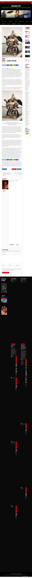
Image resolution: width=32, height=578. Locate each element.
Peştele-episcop (12, 244)
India (8, 162)
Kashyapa (16, 162)
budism (12, 161)
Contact (19, 23)
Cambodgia (14, 161)
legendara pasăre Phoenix (12, 163)
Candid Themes (24, 574)
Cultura (27, 21)
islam (13, 162)
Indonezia (11, 162)
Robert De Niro (16, 386)
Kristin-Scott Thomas (13, 346)
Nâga (19, 164)
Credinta (8, 23)
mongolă (17, 164)
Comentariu (4, 254)
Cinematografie (13, 278)
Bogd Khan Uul (6, 161)
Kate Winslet (16, 514)
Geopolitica (10, 21)
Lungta (16, 163)
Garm (17, 244)
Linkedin (19, 169)
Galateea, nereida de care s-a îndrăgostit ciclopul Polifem (7, 174)
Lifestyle (3, 23)
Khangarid (19, 162)
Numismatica (14, 23)
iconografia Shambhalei (5, 162)
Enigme (15, 21)
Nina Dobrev (16, 450)
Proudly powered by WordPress (9, 574)
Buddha (10, 161)
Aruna (4, 161)
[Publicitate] (27, 43)
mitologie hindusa (14, 164)
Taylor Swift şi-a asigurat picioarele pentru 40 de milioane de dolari (26, 374)
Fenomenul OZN (21, 21)
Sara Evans (26, 430)
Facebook (4, 169)
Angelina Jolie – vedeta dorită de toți (16, 368)
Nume (3, 265)
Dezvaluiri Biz (16, 6)
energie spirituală (18, 161)
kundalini (7, 163)
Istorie (5, 21)
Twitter (9, 169)
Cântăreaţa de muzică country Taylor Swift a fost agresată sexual (23, 347)
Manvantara (10, 164)
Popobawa (4, 190)
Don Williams (26, 494)
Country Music (23, 278)
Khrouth (3, 163)
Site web (17, 265)
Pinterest (14, 169)
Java (14, 162)
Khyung (5, 163)
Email (10, 265)
